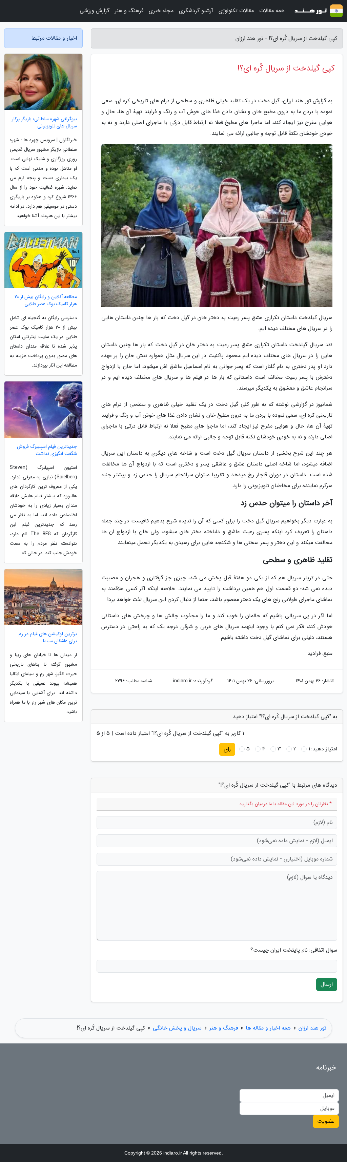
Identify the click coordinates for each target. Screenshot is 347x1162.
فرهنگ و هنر (129, 10)
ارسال (327, 984)
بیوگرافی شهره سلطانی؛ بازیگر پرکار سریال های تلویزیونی (44, 123)
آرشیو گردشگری (196, 10)
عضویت (325, 1121)
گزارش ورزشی (94, 10)
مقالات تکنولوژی (236, 10)
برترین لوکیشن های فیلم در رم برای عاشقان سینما (48, 637)
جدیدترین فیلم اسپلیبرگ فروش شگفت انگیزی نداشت (47, 450)
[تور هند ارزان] (318, 11)
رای (227, 749)
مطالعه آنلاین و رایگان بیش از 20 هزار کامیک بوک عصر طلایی (46, 300)
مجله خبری (161, 10)
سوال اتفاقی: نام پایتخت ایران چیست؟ (293, 950)
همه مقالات (272, 10)
